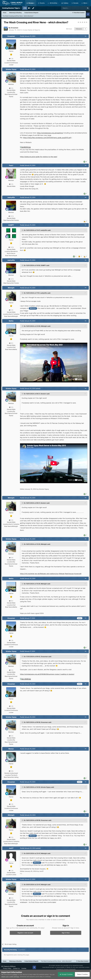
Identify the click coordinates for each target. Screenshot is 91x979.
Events (42, 3)
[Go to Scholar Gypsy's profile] (11, 77)
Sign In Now (66, 933)
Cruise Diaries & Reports (31, 30)
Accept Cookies (67, 974)
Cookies (23, 968)
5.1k (11, 88)
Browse (31, 3)
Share (69, 29)
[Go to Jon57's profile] (11, 856)
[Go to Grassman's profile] (6, 29)
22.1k (12, 216)
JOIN (24, 8)
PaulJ (11, 165)
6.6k (11, 771)
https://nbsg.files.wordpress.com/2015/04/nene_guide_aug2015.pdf (47, 138)
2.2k (11, 870)
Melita (11, 321)
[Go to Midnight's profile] (11, 296)
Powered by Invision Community (66, 969)
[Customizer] (29, 8)
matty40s (11, 197)
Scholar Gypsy (11, 69)
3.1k (11, 310)
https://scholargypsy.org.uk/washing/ (50, 133)
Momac (11, 749)
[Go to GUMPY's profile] (11, 233)
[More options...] (85, 36)
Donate (75, 3)
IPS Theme (4, 966)
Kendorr (43, 394)
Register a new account (25, 933)
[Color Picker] (33, 8)
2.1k (11, 184)
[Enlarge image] (25, 147)
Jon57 (11, 848)
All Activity (53, 3)
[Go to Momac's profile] (11, 757)
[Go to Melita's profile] (11, 329)
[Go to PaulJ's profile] (11, 173)
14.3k (12, 247)
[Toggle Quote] (22, 230)
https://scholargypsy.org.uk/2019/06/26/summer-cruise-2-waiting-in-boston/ (47, 674)
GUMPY (11, 225)
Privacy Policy (7, 968)
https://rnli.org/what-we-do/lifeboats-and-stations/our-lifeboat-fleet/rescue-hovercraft (50, 574)
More (85, 3)
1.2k (11, 58)
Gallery (65, 3)
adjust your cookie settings (10, 976)
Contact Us (16, 968)
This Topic (80, 8)
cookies (14, 974)
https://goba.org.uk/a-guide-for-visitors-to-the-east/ (38, 157)
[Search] (88, 8)
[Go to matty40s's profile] (11, 205)
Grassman (14, 28)
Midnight (11, 288)
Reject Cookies (82, 974)
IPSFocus (13, 966)
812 (11, 343)
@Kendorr (33, 308)
